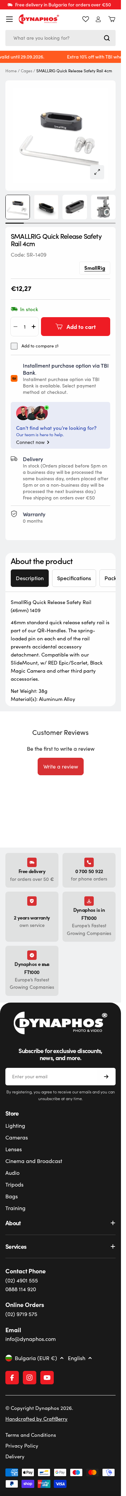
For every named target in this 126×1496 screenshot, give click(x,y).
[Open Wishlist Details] (85, 19)
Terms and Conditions (30, 1434)
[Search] (106, 38)
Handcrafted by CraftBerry (36, 1418)
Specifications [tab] (74, 578)
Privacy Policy (21, 1445)
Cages (26, 70)
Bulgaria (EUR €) (36, 1358)
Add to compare (38, 346)
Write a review (60, 766)
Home (11, 70)
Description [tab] (30, 578)
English (76, 1358)
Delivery (15, 1456)
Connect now (30, 442)
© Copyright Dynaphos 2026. (39, 1408)
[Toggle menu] (9, 19)
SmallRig (94, 267)
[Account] (98, 19)
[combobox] (60, 38)
